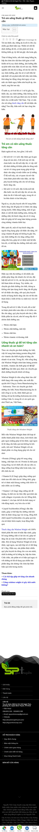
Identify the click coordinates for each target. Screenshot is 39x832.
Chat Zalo (11, 831)
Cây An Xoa (6, 818)
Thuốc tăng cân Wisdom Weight (14, 529)
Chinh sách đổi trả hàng (13, 752)
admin (24, 25)
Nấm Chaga (21, 820)
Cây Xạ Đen (24, 818)
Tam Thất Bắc (8, 822)
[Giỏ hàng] (35, 8)
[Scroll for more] (20, 797)
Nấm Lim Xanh (32, 820)
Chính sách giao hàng (12, 747)
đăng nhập (16, 607)
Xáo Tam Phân (19, 822)
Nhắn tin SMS (34, 831)
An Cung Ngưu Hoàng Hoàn (27, 825)
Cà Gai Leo (15, 818)
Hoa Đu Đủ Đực (10, 820)
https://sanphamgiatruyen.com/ (13, 720)
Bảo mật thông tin (11, 743)
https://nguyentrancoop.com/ (12, 723)
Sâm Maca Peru (31, 822)
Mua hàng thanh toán (12, 756)
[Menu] (3, 8)
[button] (13, 30)
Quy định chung (10, 739)
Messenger (27, 831)
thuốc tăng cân (18, 103)
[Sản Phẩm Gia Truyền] (19, 8)
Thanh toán (7, 693)
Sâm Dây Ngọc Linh (9, 825)
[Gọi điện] (19, 827)
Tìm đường (4, 831)
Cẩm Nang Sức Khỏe (8, 15)
